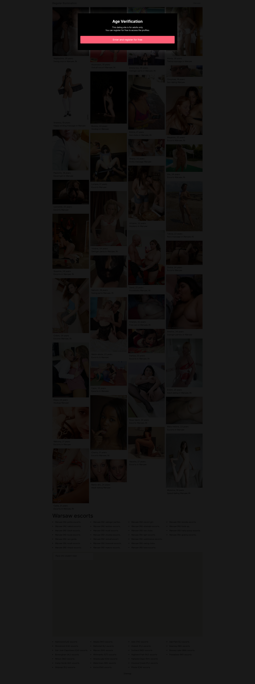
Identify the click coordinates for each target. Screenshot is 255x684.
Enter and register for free (127, 39)
